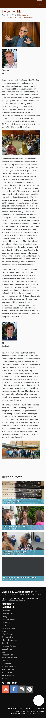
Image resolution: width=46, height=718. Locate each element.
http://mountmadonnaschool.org (13, 600)
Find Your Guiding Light (14, 552)
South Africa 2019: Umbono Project (22, 18)
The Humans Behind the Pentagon (20, 577)
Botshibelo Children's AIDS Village (9, 613)
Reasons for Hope (12, 501)
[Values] (18, 3)
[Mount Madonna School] (38, 700)
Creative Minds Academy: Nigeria (8, 622)
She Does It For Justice (14, 526)
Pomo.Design (39, 713)
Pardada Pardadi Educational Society (9, 649)
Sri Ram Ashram (9, 666)
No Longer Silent (13, 11)
